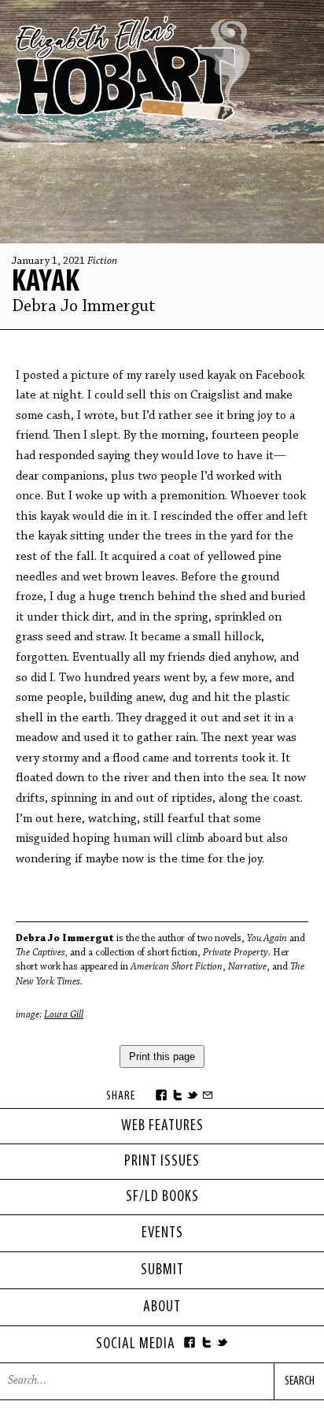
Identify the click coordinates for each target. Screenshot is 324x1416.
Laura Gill (63, 1015)
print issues (162, 1161)
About (162, 1307)
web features (162, 1126)
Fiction (102, 261)
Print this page (162, 1056)
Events (162, 1233)
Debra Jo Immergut (84, 307)
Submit (162, 1270)
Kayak (45, 282)
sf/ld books (162, 1197)
